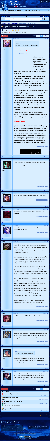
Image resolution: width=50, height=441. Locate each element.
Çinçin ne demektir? (7, 415)
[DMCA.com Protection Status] (25, 437)
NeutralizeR (34, 433)
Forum (4, 23)
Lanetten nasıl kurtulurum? (11, 397)
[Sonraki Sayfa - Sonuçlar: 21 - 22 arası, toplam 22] (48, 36)
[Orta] (15, 30)
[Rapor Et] (2, 157)
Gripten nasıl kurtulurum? (11, 409)
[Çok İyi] (18, 30)
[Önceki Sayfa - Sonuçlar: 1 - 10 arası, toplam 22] (37, 36)
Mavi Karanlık (8, 425)
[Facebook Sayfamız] (16, 422)
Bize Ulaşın (42, 427)
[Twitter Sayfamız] (19, 422)
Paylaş (42, 146)
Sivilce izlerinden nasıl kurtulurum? (13, 401)
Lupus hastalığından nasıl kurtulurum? (14, 394)
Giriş (48, 1)
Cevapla (46, 190)
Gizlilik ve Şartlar (45, 426)
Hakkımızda (36, 427)
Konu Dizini (32, 426)
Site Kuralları (38, 426)
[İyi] (17, 30)
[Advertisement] (23, 61)
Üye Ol (43, 1)
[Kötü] (14, 30)
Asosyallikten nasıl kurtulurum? (12, 405)
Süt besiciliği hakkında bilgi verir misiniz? (38, 415)
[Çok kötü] (12, 30)
